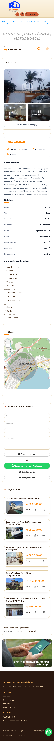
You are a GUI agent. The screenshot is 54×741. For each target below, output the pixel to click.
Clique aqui (9, 631)
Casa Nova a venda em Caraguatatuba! (23, 498)
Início (6, 22)
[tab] (12, 63)
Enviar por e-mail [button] (28, 454)
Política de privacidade (42, 730)
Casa (44, 22)
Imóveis (6, 696)
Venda (15, 22)
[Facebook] (22, 14)
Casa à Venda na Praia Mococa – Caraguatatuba (20, 574)
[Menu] (48, 6)
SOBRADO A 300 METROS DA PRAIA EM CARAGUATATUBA (25, 600)
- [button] (8, 345)
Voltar (48, 24)
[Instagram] (17, 14)
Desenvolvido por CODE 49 (14, 735)
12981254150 (32, 14)
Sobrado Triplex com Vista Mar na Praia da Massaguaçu (25, 548)
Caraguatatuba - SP (29, 22)
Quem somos (8, 700)
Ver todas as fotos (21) (28, 125)
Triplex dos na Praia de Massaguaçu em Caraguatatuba (24, 523)
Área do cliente (9, 707)
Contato (6, 703)
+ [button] (8, 341)
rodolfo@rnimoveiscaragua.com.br (17, 720)
